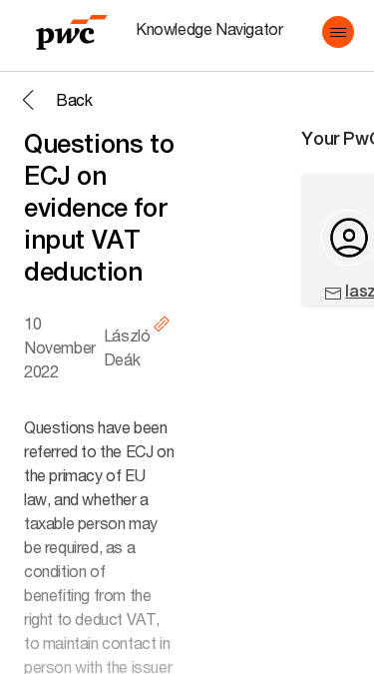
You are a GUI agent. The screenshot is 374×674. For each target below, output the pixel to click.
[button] (338, 32)
